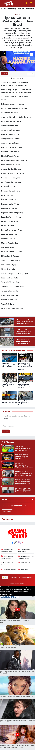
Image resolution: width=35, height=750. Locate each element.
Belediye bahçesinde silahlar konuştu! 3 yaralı (25, 402)
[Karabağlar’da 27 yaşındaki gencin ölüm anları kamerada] (9, 357)
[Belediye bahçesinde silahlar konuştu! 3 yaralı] (25, 395)
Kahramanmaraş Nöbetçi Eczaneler (7, 550)
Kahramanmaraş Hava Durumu (24, 550)
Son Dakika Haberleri (9, 569)
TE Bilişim (22, 583)
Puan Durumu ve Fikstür (7, 563)
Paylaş (5, 73)
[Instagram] (19, 542)
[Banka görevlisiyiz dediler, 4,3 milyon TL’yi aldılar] (9, 377)
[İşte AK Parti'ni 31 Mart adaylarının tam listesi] (17, 61)
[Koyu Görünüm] (26, 3)
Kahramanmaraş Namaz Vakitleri (7, 557)
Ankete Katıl (7, 511)
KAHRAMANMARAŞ (8, 9)
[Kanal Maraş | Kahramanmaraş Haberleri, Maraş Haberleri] (8, 3)
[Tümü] (32, 500)
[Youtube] (22, 542)
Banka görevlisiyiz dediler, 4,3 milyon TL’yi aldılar (8, 384)
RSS (6, 577)
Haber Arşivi (24, 569)
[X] (15, 542)
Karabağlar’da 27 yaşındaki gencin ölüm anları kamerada (9, 365)
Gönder (5, 431)
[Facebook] (12, 542)
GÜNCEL (21, 9)
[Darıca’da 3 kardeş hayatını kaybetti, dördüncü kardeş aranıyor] (25, 377)
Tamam (10, 594)
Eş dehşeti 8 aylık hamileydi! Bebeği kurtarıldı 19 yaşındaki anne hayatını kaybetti (25, 366)
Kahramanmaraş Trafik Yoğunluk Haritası (26, 557)
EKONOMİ (30, 9)
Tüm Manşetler (25, 562)
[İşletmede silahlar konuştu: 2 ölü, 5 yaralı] (9, 395)
